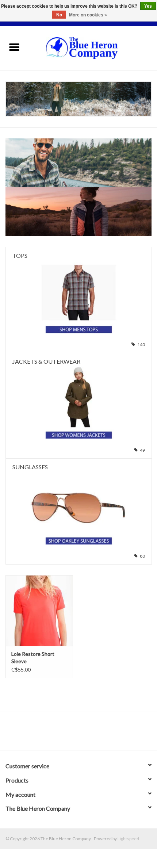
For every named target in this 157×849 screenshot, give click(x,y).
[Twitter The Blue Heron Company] (72, 733)
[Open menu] (14, 46)
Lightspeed (128, 838)
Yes (148, 6)
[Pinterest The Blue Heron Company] (85, 733)
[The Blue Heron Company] (93, 48)
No (59, 15)
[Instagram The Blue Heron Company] (98, 733)
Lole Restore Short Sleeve (32, 657)
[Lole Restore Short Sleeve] (39, 610)
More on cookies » (88, 15)
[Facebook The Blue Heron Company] (59, 733)
